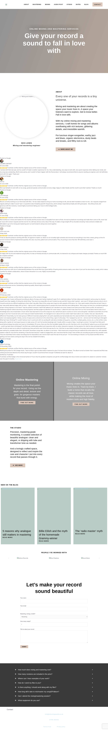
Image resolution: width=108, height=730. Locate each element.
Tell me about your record (27, 629)
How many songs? (25, 621)
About (26, 4)
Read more (18, 359)
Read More (8, 537)
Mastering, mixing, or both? (27, 613)
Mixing (47, 4)
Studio (69, 4)
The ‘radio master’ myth (89, 531)
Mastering (37, 4)
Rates (78, 4)
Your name (23, 598)
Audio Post (58, 4)
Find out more (27, 402)
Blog (86, 4)
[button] (9, 558)
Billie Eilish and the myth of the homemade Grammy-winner (53, 535)
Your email (23, 606)
